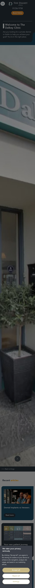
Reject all (16, 576)
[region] (16, 567)
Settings (16, 581)
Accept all (16, 570)
